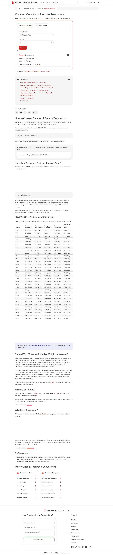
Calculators (90, 2)
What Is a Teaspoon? (27, 98)
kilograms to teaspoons (49, 494)
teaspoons (30, 448)
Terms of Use (75, 533)
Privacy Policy (75, 536)
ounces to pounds (22, 497)
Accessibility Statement (78, 539)
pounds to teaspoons (48, 497)
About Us (74, 519)
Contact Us (74, 523)
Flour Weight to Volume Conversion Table (34, 90)
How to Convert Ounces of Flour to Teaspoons (35, 85)
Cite (36, 112)
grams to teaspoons (47, 490)
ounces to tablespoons (23, 478)
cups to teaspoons (47, 482)
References (24, 101)
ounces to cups (21, 482)
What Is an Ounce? (26, 95)
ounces (29, 405)
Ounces (39, 8)
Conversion (26, 8)
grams (56, 393)
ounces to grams (22, 490)
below (38, 64)
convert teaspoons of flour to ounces (37, 71)
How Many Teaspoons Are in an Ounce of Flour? (37, 88)
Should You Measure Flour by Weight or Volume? (36, 93)
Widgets (73, 526)
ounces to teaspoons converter (40, 345)
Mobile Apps (74, 529)
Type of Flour (23, 32)
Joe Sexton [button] (22, 108)
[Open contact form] (68, 55)
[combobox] (60, 2)
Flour (33, 8)
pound (36, 393)
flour (52, 382)
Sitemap (73, 542)
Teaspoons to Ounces (41, 25)
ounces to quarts (22, 486)
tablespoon (44, 414)
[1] (66, 200)
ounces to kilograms (23, 494)
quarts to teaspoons (48, 486)
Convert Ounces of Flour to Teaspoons (33, 82)
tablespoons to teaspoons (49, 478)
